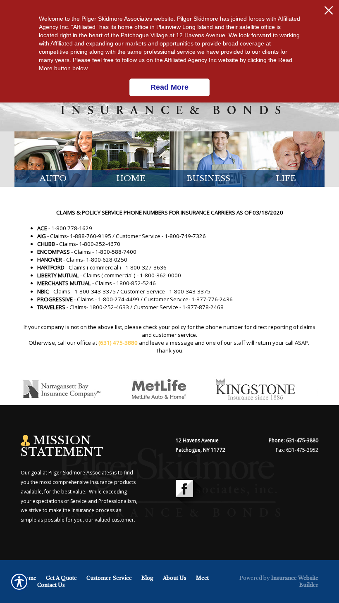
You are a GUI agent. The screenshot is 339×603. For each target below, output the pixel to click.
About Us (174, 578)
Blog (147, 578)
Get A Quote (61, 578)
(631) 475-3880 (118, 342)
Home (28, 578)
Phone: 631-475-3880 (293, 440)
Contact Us (51, 585)
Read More (169, 87)
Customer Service (109, 578)
